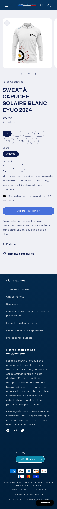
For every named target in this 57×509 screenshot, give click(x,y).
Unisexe (10, 154)
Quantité (7, 161)
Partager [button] (11, 244)
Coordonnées (42, 499)
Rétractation (44, 503)
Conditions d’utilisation (22, 499)
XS (27, 133)
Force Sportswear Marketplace (27, 482)
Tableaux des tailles (21, 253)
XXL (8, 141)
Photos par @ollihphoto (19, 338)
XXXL (22, 141)
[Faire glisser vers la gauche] (21, 73)
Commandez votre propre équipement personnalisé (27, 313)
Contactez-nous (15, 297)
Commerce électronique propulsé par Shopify (31, 486)
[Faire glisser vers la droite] (35, 73)
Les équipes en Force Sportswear (25, 330)
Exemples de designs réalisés (22, 323)
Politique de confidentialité (30, 494)
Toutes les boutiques (17, 289)
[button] (6, 5)
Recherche (12, 304)
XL (39, 133)
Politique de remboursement (33, 489)
